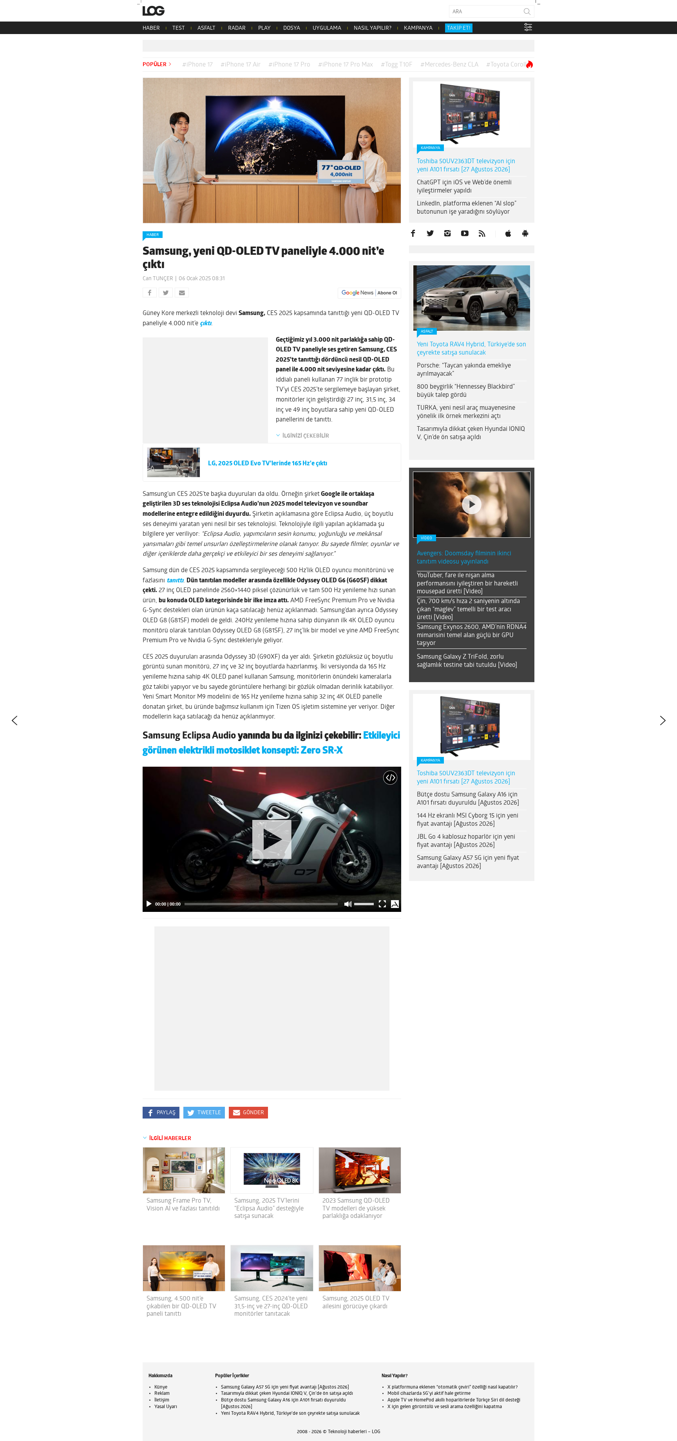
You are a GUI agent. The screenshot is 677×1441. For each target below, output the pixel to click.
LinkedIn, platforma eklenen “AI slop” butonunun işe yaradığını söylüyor (466, 208)
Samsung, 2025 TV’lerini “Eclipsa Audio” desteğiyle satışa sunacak (269, 1208)
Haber (153, 235)
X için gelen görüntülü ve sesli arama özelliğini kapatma (444, 1407)
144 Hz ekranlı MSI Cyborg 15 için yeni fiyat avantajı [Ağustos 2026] (467, 820)
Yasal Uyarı (165, 1407)
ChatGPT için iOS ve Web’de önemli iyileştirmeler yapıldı (464, 187)
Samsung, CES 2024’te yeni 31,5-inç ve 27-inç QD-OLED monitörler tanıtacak (271, 1306)
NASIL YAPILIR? (372, 28)
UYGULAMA (327, 28)
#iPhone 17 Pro (289, 65)
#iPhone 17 (197, 65)
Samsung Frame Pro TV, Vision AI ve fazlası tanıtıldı (183, 1205)
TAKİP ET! (459, 28)
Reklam (162, 1393)
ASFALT (206, 28)
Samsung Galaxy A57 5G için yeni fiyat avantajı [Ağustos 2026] (468, 862)
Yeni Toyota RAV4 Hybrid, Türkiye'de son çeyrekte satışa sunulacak (290, 1413)
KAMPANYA (418, 28)
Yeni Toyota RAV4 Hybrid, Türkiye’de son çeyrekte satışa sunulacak (471, 349)
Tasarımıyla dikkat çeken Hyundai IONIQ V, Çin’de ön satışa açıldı (471, 433)
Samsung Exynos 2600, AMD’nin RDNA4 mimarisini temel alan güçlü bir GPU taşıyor (472, 635)
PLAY (264, 28)
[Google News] (369, 293)
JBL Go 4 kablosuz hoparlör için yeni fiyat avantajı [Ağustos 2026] (466, 841)
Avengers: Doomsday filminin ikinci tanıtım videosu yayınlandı (464, 558)
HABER (151, 28)
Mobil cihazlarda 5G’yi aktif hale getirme (429, 1393)
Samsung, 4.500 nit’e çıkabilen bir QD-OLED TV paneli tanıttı (181, 1306)
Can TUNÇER (158, 279)
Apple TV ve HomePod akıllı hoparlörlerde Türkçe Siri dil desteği (453, 1400)
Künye (160, 1387)
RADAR (237, 28)
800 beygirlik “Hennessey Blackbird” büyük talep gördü (466, 391)
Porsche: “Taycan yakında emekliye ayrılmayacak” (464, 370)
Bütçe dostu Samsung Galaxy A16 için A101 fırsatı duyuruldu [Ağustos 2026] (468, 799)
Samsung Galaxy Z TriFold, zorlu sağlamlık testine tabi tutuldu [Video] (467, 661)
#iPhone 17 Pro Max (345, 65)
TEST (178, 28)
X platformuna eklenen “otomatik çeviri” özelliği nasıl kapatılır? (452, 1387)
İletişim (161, 1400)
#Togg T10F (397, 65)
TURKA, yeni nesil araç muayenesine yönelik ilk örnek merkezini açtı (466, 412)
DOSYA (291, 28)
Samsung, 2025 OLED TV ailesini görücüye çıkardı (355, 1303)
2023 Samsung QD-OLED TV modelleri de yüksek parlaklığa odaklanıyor (356, 1208)
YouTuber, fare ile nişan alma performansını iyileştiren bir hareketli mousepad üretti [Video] (467, 584)
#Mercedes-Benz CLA (449, 65)
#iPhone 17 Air (241, 65)
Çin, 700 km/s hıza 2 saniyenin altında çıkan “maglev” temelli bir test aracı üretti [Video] (468, 609)
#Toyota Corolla (508, 65)
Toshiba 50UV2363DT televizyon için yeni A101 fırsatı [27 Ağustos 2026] (466, 166)
